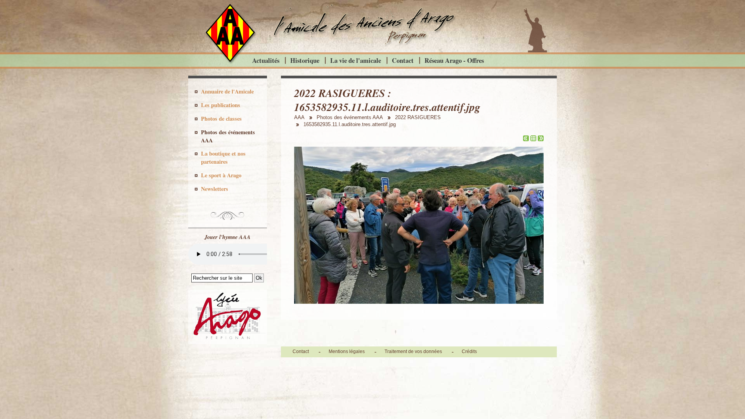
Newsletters (214, 189)
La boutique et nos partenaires (223, 157)
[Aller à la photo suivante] (541, 139)
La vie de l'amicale (355, 60)
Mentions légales (347, 351)
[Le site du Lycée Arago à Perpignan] (227, 342)
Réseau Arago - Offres (454, 60)
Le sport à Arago (221, 175)
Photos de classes (221, 118)
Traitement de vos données (413, 351)
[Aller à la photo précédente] (526, 139)
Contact (403, 60)
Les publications (220, 105)
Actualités (265, 60)
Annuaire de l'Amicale (227, 91)
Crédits (469, 351)
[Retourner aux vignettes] (533, 139)
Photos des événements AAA (228, 136)
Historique (304, 60)
